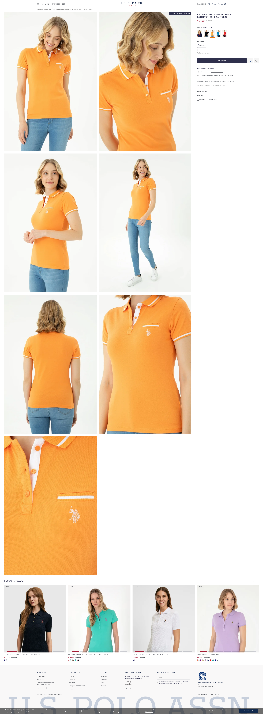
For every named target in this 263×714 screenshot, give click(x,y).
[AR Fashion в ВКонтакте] (130, 688)
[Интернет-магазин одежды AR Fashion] (131, 4)
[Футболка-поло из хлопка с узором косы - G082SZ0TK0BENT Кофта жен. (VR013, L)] (164, 618)
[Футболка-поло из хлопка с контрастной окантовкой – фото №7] (50, 574)
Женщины (45, 4)
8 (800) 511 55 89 (130, 676)
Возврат (72, 682)
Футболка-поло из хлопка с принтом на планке (88, 654)
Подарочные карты (76, 689)
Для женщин (47, 9)
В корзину (222, 60)
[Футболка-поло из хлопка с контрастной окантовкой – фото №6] (145, 433)
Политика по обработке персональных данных (45, 684)
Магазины (40, 679)
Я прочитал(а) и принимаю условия (173, 682)
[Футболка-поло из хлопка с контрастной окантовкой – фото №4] (145, 292)
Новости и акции (74, 692)
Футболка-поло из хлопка (208, 654)
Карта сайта (214, 694)
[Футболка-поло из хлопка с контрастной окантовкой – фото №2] (145, 150)
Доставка (72, 679)
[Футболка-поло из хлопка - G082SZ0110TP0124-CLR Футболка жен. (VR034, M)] (228, 618)
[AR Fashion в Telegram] (126, 688)
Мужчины (56, 4)
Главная (39, 9)
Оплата (71, 676)
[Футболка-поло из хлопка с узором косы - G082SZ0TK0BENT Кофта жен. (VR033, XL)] (35, 618)
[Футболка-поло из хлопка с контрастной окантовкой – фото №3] (50, 292)
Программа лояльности (77, 686)
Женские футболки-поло (85, 9)
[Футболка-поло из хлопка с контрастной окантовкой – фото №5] (50, 433)
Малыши (103, 686)
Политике (149, 712)
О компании (41, 676)
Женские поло (70, 9)
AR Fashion (203, 694)
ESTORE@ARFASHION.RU (133, 678)
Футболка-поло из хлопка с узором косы (22, 654)
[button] (248, 581)
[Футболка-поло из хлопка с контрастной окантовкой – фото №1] (50, 150)
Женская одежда (58, 9)
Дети (64, 4)
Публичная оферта (44, 688)
